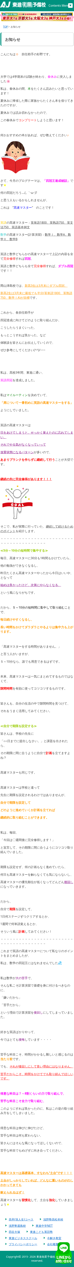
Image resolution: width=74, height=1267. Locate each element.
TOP (5, 26)
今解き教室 (54, 1238)
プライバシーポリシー (23, 1244)
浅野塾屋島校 (17, 1226)
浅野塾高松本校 (53, 1219)
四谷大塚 (14, 1232)
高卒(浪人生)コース (21, 1219)
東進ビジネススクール (23, 1238)
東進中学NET (44, 1226)
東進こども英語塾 (41, 1232)
